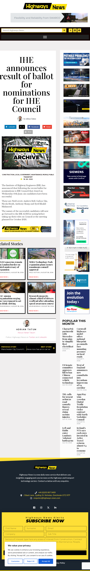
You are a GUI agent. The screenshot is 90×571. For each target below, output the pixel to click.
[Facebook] (79, 30)
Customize (15, 561)
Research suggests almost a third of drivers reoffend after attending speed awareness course (41, 300)
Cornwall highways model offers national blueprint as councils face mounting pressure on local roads (82, 342)
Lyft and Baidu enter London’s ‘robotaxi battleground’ (69, 434)
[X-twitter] (70, 30)
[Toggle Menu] (45, 37)
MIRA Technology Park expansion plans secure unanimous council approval (41, 266)
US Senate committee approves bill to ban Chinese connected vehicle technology (67, 374)
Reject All (30, 561)
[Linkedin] (75, 30)
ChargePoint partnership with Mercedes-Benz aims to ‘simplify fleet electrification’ (69, 337)
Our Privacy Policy (57, 563)
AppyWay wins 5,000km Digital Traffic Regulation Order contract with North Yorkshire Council (82, 407)
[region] (30, 554)
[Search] (64, 30)
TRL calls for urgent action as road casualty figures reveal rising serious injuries (67, 405)
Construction (8, 175)
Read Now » (34, 277)
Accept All (46, 561)
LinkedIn (43, 337)
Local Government (23, 175)
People (45, 175)
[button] (10, 127)
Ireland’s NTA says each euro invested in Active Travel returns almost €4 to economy (82, 439)
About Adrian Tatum (26, 333)
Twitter (32, 337)
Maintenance (36, 175)
